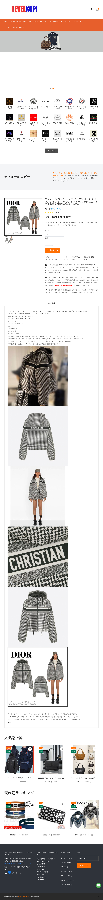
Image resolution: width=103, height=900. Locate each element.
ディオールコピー (66, 871)
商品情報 (51, 303)
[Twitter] (13, 873)
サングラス (44, 22)
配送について (41, 874)
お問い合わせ (41, 867)
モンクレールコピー (67, 876)
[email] (98, 885)
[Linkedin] (20, 873)
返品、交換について (43, 861)
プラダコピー (65, 867)
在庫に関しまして (42, 872)
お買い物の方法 (41, 880)
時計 (24, 22)
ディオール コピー (57, 209)
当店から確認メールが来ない (46, 859)
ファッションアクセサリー (15, 28)
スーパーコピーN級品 (23, 896)
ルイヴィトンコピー (67, 858)
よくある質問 (41, 864)
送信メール (84, 865)
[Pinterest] (17, 873)
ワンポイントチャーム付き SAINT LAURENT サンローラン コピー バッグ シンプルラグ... (84, 778)
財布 (30, 22)
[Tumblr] (9, 872)
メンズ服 (67, 22)
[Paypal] (6, 873)
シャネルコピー (66, 862)
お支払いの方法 (41, 877)
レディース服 (77, 22)
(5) (58, 212)
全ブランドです (16, 22)
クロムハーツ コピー (67, 880)
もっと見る (51, 151)
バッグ (36, 22)
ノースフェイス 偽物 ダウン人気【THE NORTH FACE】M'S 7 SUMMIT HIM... (19, 778)
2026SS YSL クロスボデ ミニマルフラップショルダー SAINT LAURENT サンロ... (51, 778)
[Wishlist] (30, 749)
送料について (41, 869)
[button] (49, 88)
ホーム (6, 22)
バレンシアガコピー (67, 885)
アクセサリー (54, 22)
